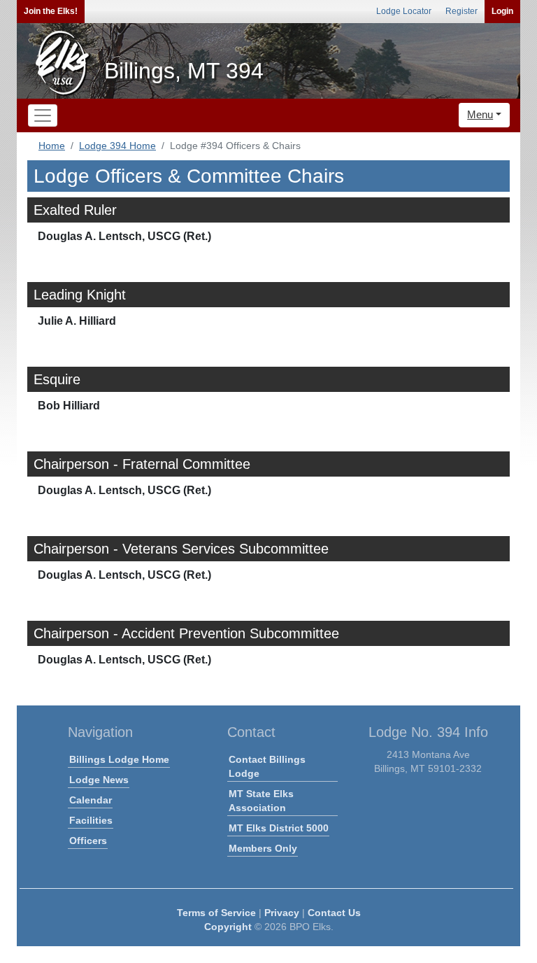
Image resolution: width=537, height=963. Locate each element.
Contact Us (334, 912)
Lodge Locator (403, 11)
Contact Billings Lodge (267, 766)
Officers (88, 840)
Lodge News (99, 779)
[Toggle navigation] (42, 115)
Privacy (281, 912)
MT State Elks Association (261, 800)
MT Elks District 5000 (279, 828)
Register (461, 11)
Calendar (90, 800)
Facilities (91, 820)
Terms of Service (216, 912)
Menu (480, 114)
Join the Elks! (51, 11)
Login (502, 11)
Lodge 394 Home (117, 145)
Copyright (228, 926)
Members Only (263, 848)
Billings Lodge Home (119, 759)
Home (51, 145)
